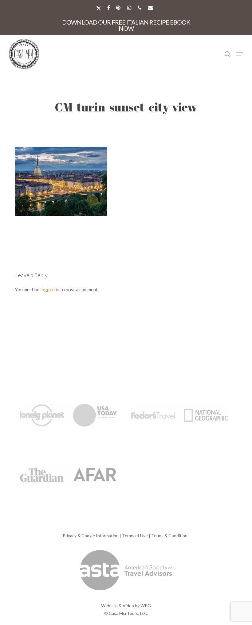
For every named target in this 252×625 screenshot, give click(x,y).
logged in (49, 289)
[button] (239, 54)
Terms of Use (135, 535)
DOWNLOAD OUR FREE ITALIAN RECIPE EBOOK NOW (126, 25)
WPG (145, 605)
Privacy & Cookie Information (91, 535)
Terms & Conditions (170, 535)
